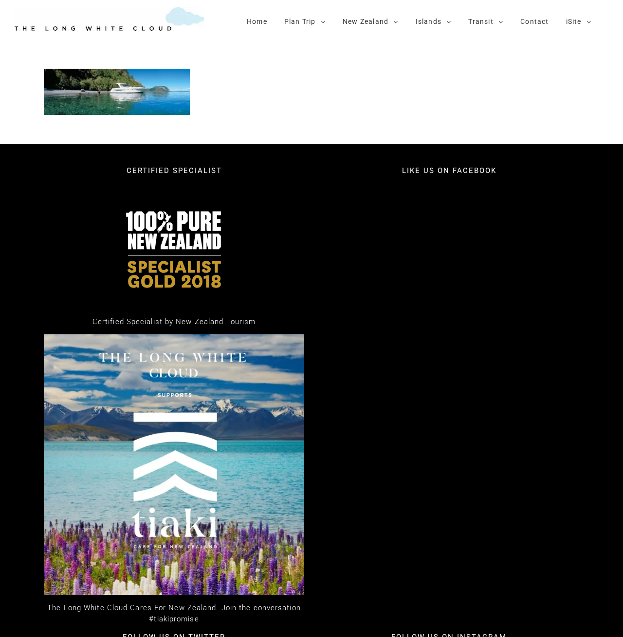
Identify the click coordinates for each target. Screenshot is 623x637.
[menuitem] (257, 21)
